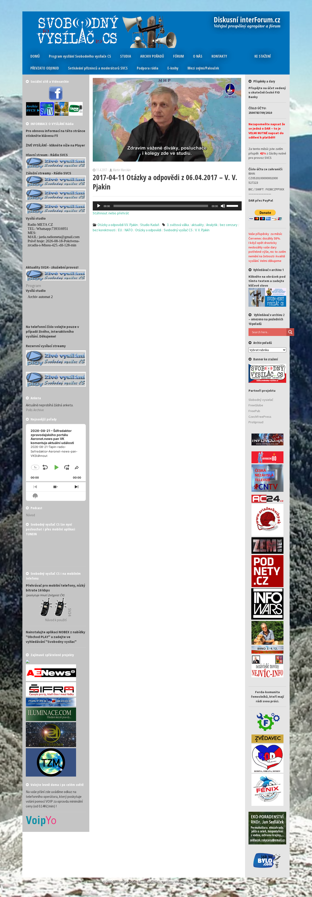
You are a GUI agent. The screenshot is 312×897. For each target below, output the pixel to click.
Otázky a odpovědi (148, 230)
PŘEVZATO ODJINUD (44, 68)
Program (33, 285)
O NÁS (197, 56)
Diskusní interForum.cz (247, 20)
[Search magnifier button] (290, 332)
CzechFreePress (260, 417)
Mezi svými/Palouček (203, 68)
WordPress (182, 881)
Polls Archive (35, 410)
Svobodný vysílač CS (178, 230)
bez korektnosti (104, 230)
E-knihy (172, 68)
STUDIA (125, 56)
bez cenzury (228, 225)
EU (120, 230)
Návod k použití (56, 620)
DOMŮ (35, 56)
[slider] (233, 205)
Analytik (211, 225)
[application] (167, 205)
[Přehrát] (98, 206)
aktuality (197, 225)
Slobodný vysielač (261, 400)
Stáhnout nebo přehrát (111, 213)
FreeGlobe (256, 405)
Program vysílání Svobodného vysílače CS (80, 56)
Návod (30, 515)
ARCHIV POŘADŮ (152, 56)
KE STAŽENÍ (262, 56)
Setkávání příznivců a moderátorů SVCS (98, 68)
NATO (128, 230)
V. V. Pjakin (202, 230)
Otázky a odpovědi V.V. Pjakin (118, 225)
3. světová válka (178, 225)
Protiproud (256, 422)
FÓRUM (178, 56)
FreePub (254, 411)
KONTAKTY (219, 56)
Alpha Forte (201, 881)
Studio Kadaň (149, 225)
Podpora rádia (147, 68)
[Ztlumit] (223, 206)
